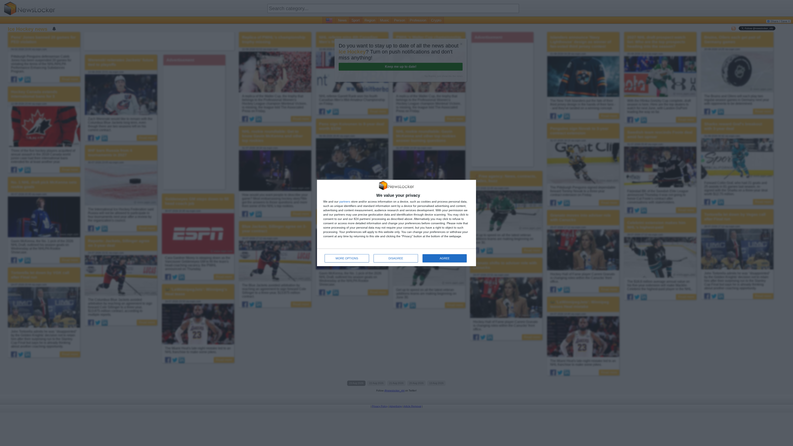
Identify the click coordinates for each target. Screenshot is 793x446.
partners (344, 201)
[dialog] (396, 223)
